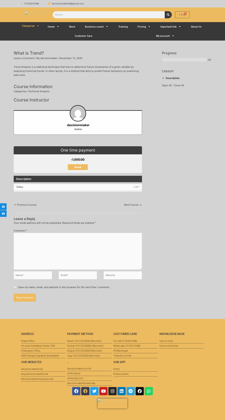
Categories (28, 25)
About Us (196, 26)
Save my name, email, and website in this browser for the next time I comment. (64, 287)
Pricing (142, 26)
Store (72, 26)
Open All (167, 85)
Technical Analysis (38, 91)
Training (123, 26)
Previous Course (25, 204)
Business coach (94, 26)
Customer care (125, 334)
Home (51, 26)
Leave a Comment (24, 58)
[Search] (168, 14)
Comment (20, 230)
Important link (168, 26)
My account (163, 35)
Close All (179, 85)
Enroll (77, 167)
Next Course (133, 204)
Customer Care (83, 35)
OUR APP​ (119, 362)
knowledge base (172, 334)
